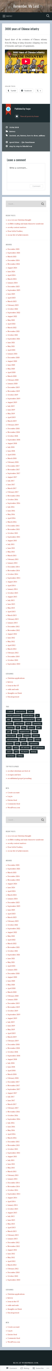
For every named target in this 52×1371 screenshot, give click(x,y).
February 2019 (13, 425)
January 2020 (12, 383)
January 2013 (12, 623)
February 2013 (13, 619)
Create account (14, 792)
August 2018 (12, 443)
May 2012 (11, 641)
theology (33, 752)
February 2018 (13, 462)
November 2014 (14, 570)
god (8, 732)
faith (23, 727)
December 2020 (13, 357)
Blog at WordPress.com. (26, 1363)
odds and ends (13, 689)
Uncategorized (13, 697)
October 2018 (13, 436)
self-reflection (25, 748)
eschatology (37, 723)
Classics (9, 723)
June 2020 (11, 365)
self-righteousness (38, 748)
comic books (19, 723)
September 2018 (14, 440)
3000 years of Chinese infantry (22, 28)
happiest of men (24, 732)
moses (30, 739)
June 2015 (11, 548)
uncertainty (10, 756)
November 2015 (14, 529)
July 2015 (11, 544)
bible (8, 719)
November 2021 (14, 331)
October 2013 (13, 593)
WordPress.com (14, 807)
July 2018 (11, 447)
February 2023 (13, 305)
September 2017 (14, 473)
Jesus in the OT (13, 685)
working (20, 756)
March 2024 (12, 279)
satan (8, 748)
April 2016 (11, 518)
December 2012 (13, 626)
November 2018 (14, 432)
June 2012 (11, 638)
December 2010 (13, 656)
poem (17, 743)
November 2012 (14, 630)
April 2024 (11, 275)
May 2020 (11, 369)
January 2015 (12, 563)
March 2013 (12, 615)
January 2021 (12, 354)
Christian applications (16, 678)
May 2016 (11, 514)
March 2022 (12, 327)
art (18, 135)
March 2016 (12, 522)
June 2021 (11, 342)
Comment (36, 186)
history (12, 131)
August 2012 (12, 634)
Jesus (19, 736)
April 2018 (11, 454)
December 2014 (13, 567)
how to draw (32, 135)
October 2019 (13, 395)
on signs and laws (14, 775)
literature (35, 736)
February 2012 (13, 653)
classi (38, 719)
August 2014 (12, 582)
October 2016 (13, 499)
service (9, 752)
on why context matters (17, 227)
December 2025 (13, 249)
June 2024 (11, 271)
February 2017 (13, 492)
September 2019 (14, 398)
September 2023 (14, 290)
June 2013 (11, 604)
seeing (16, 748)
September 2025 (14, 253)
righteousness (34, 743)
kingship (27, 736)
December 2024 (13, 260)
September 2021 (14, 339)
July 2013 (11, 600)
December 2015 (13, 526)
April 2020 (11, 372)
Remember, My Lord (26, 6)
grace (14, 732)
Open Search (47, 16)
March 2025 (12, 256)
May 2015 (11, 552)
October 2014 (13, 574)
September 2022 (14, 312)
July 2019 (11, 406)
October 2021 (13, 335)
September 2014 (14, 578)
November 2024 (14, 264)
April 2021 (11, 350)
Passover (9, 743)
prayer (24, 743)
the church (24, 752)
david (28, 723)
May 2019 (11, 413)
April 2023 (11, 298)
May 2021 (11, 346)
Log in (10, 796)
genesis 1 (31, 727)
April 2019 (11, 417)
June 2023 (11, 294)
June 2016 (11, 511)
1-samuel (10, 711)
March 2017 (12, 488)
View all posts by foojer (29, 116)
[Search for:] (26, 204)
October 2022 (13, 309)
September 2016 (14, 503)
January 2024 (12, 283)
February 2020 (13, 380)
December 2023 (13, 286)
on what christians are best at (19, 771)
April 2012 (11, 645)
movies (38, 739)
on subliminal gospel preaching (20, 778)
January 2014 (12, 589)
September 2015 (14, 537)
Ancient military (28, 715)
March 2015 (12, 555)
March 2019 (12, 421)
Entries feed (12, 800)
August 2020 (12, 361)
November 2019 (14, 391)
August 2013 (12, 597)
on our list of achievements (18, 235)
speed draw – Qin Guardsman (22, 142)
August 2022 (12, 316)
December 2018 (13, 428)
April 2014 (11, 585)
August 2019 (12, 402)
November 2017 (14, 469)
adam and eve (20, 711)
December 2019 (13, 387)
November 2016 (14, 496)
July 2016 (11, 507)
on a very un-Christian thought (19, 220)
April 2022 (11, 324)
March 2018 (12, 458)
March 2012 (12, 649)
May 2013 (11, 608)
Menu (9, 16)
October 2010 (13, 660)
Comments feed (14, 804)
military (42, 135)
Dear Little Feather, (15, 231)
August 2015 (12, 540)
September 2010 (14, 664)
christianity (17, 719)
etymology (10, 727)
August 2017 (12, 477)
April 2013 (11, 611)
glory (38, 727)
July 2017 (11, 481)
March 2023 (12, 301)
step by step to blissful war (20, 146)
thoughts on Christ (15, 693)
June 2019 (11, 410)
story (16, 752)
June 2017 (11, 484)
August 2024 (12, 268)
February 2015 (13, 559)
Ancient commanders (13, 715)
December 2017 (13, 466)
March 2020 (12, 376)
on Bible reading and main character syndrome (26, 224)
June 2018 (11, 451)
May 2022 (11, 320)
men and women (12, 739)
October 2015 (13, 533)
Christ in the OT (29, 719)
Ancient (12, 135)
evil (18, 727)
